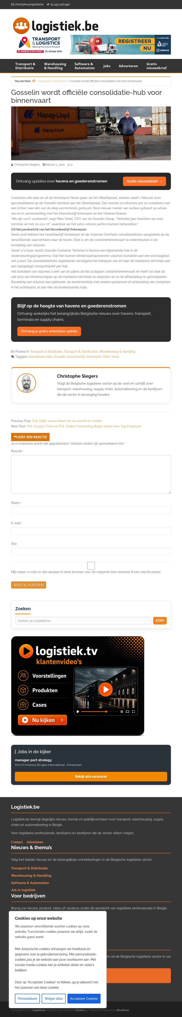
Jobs (106, 66)
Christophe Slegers (77, 376)
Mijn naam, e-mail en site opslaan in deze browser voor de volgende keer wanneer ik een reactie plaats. (86, 572)
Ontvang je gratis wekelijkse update (49, 331)
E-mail (17, 523)
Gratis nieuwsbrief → (144, 181)
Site (14, 544)
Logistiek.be (39, 1010)
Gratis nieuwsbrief (156, 66)
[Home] (33, 80)
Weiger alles (54, 998)
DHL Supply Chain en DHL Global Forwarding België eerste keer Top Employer (84, 426)
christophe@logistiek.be (29, 4)
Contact (17, 842)
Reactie (17, 451)
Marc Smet (111, 356)
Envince (80, 1010)
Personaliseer (27, 998)
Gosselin (59, 356)
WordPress (123, 1010)
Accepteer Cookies (84, 998)
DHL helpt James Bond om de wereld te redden (67, 421)
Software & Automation (85, 66)
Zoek (160, 620)
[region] (58, 959)
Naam (16, 503)
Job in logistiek (23, 890)
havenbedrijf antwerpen (84, 356)
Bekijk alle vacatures (91, 776)
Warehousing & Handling (55, 66)
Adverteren (128, 66)
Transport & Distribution (81, 351)
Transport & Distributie (25, 66)
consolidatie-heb (40, 356)
